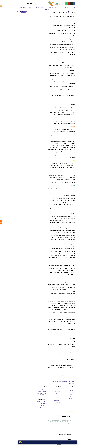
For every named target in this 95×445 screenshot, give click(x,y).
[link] (74, 3)
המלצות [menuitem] (58, 402)
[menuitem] (1, 221)
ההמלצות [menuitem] (66, 7)
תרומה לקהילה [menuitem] (23, 7)
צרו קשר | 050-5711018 (42, 399)
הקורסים (30, 3)
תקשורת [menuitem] (30, 7)
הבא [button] (74, 383)
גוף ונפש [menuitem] (58, 393)
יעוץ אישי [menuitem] (60, 7)
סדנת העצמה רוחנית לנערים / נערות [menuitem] (41, 394)
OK (20, 442)
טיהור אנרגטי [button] (70, 383)
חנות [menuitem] (46, 7)
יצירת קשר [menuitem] (47, 9)
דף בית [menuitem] (73, 7)
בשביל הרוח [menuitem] (57, 391)
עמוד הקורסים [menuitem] (43, 389)
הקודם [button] (73, 381)
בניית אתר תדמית (71, 411)
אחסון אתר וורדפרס (28, 411)
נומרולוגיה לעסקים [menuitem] (42, 391)
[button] (1, 6)
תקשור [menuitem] (58, 395)
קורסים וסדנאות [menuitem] (52, 7)
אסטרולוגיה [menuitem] (57, 398)
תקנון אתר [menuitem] (44, 396)
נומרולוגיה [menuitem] (58, 389)
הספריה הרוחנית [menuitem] (39, 7)
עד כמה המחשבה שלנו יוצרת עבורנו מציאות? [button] (62, 381)
